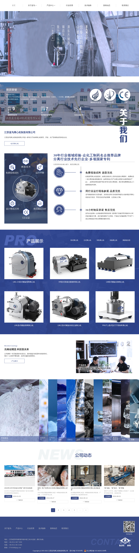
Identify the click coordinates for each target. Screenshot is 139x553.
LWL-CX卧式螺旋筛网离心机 (24, 282)
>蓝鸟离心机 (14, 143)
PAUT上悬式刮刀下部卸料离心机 (115, 325)
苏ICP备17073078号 (76, 551)
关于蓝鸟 (7, 528)
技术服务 (42, 528)
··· (80, 510)
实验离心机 (113, 240)
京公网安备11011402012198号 (96, 551)
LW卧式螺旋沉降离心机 (115, 282)
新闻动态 (53, 528)
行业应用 (30, 528)
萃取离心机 (100, 240)
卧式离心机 (74, 240)
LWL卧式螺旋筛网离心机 (23, 325)
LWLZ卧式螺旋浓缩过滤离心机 (69, 325)
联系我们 (65, 528)
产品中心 (19, 528)
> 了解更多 (20, 500)
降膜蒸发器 (126, 240)
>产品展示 (14, 361)
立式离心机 (87, 240)
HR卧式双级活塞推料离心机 (69, 282)
